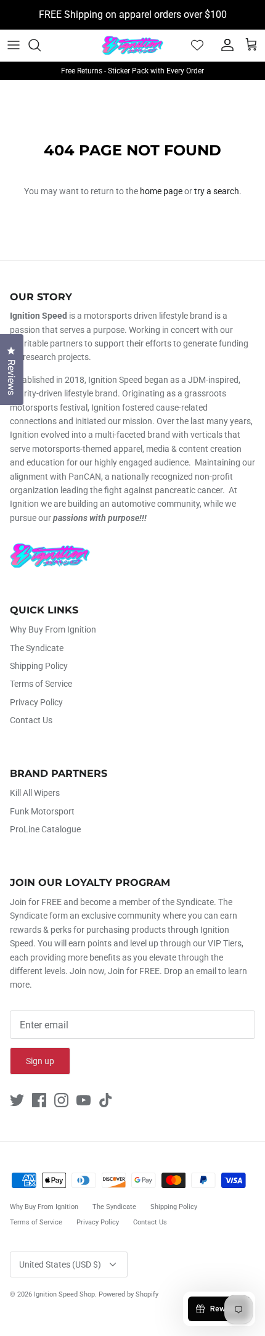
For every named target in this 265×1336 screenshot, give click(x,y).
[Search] (40, 45)
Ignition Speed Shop (64, 1294)
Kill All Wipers (35, 793)
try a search (216, 191)
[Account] (224, 45)
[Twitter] (17, 1100)
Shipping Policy (39, 666)
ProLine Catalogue (45, 829)
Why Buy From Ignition (53, 629)
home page (161, 191)
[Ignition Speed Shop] (132, 45)
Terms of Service (41, 684)
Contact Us (31, 720)
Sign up (40, 1061)
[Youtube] (83, 1100)
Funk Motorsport (42, 811)
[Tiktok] (106, 1100)
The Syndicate (36, 648)
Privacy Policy (36, 702)
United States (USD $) (60, 1264)
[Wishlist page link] (197, 45)
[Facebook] (39, 1100)
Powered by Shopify (128, 1294)
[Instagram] (61, 1100)
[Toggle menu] (13, 45)
